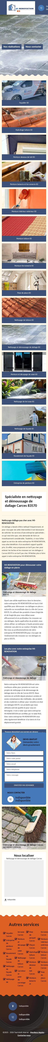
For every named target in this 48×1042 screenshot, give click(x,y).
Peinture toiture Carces (43, 955)
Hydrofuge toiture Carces (31, 955)
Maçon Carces (31, 946)
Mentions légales (37, 1033)
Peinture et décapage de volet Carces (20, 946)
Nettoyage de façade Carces (8, 970)
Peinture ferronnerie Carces (43, 965)
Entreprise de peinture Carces (8, 944)
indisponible (23, 797)
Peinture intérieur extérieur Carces (43, 943)
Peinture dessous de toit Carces (31, 968)
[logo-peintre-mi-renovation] (21, 8)
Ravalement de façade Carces (8, 957)
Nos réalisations (11, 47)
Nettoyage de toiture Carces (20, 962)
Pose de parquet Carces (31, 936)
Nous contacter (33, 47)
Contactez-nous (24, 1035)
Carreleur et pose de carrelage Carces (20, 978)
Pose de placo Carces (43, 976)
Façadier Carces (8, 934)
